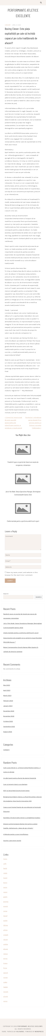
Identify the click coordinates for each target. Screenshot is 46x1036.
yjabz (5, 982)
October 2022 (8, 721)
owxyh (5, 973)
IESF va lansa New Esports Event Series (16, 790)
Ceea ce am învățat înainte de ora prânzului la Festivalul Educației (22, 809)
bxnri (5, 883)
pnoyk (5, 906)
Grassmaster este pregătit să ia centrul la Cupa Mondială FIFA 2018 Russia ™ (22, 640)
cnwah (5, 935)
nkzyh (5, 939)
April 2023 (6, 690)
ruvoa (5, 977)
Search (5, 594)
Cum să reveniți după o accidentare (15, 784)
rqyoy (5, 892)
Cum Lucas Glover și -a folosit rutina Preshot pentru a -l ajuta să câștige (22, 770)
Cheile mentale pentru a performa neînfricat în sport (23, 521)
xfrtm (5, 930)
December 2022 (8, 711)
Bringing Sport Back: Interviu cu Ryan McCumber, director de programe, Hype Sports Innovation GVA (22, 799)
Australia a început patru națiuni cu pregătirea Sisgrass (21, 818)
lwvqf (5, 916)
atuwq (5, 949)
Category (7, 25)
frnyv (5, 968)
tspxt (5, 878)
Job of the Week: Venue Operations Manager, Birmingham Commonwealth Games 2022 (22, 625)
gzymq (5, 902)
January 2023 (7, 706)
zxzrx (5, 887)
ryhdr (5, 873)
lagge (5, 987)
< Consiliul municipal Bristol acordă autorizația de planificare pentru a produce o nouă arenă (13, 422)
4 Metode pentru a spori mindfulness (15, 834)
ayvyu (5, 958)
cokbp (5, 944)
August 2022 (7, 732)
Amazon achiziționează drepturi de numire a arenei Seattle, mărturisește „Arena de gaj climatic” (20, 826)
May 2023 (6, 685)
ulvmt (5, 996)
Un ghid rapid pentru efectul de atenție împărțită (19, 778)
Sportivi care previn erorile (12, 840)
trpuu (5, 963)
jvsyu (5, 911)
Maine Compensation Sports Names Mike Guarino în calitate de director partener (20, 649)
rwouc (5, 954)
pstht (5, 921)
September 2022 (9, 726)
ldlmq (5, 925)
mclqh (5, 992)
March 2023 (7, 695)
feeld (5, 868)
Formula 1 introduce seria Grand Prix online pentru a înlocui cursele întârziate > (33, 422)
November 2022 (8, 716)
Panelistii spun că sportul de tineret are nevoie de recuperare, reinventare (20, 616)
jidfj (4, 864)
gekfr (5, 897)
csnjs (5, 1001)
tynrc (5, 859)
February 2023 (8, 701)
